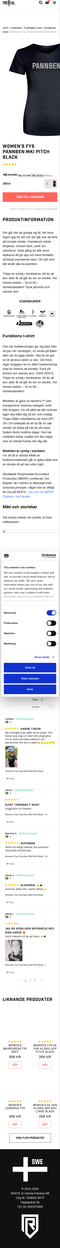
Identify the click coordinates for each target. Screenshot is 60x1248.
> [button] (41, 980)
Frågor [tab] (35, 699)
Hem (5, 28)
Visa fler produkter (30, 1138)
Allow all (30, 667)
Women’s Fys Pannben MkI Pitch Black (24, 771)
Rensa (49, 175)
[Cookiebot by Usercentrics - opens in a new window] (42, 556)
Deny (30, 689)
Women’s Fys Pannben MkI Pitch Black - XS (26, 856)
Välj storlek (10, 174)
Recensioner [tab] (13, 699)
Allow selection (30, 678)
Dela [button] (11, 778)
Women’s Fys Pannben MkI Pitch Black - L (25, 964)
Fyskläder (16, 28)
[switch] (51, 623)
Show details (42, 657)
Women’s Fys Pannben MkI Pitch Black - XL (26, 814)
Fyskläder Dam (33, 28)
